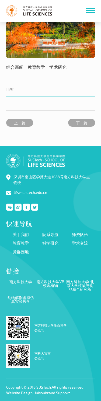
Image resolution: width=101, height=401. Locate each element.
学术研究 (58, 67)
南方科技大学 (20, 281)
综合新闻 (14, 67)
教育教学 (36, 67)
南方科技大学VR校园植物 (50, 283)
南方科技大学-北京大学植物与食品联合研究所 (80, 285)
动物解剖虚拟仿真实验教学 (21, 299)
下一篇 (81, 122)
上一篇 (19, 122)
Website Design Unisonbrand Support (38, 392)
